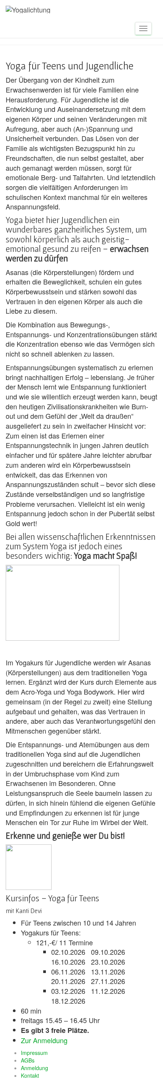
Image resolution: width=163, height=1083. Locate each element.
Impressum (34, 1052)
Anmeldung (34, 1068)
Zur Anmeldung (44, 1040)
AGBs (27, 1060)
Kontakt (30, 1075)
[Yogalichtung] (28, 9)
